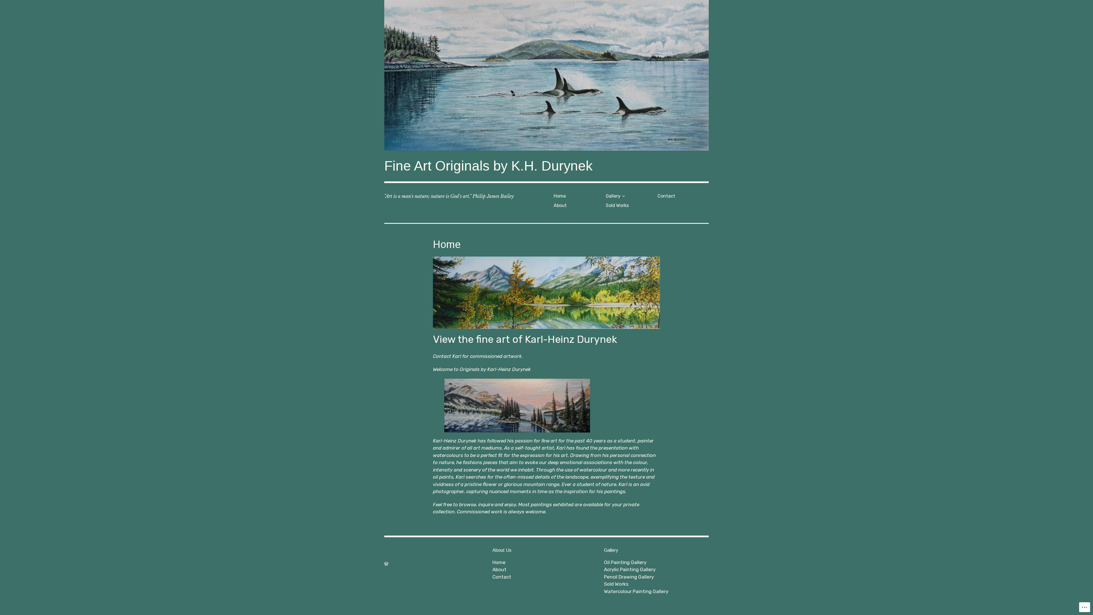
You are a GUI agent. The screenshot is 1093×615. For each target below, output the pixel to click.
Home (560, 196)
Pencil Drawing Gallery (629, 577)
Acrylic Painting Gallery (630, 569)
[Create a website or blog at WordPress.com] (386, 564)
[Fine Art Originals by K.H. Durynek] (546, 75)
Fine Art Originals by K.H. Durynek (488, 165)
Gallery (613, 196)
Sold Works (617, 205)
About (560, 205)
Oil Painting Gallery (625, 562)
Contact (666, 196)
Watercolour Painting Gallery (636, 591)
